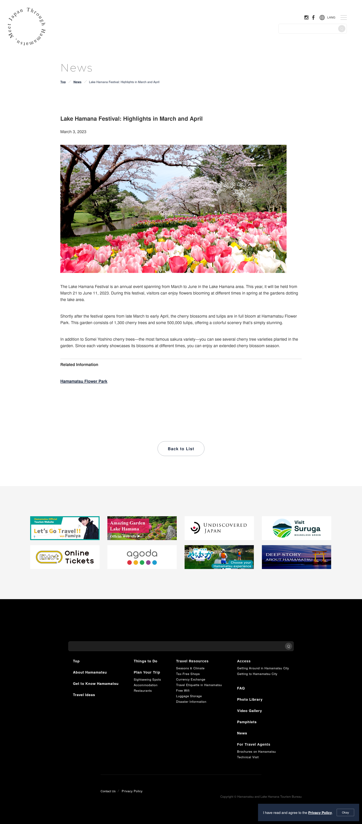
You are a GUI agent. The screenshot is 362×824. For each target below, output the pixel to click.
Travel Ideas (84, 694)
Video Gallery (249, 710)
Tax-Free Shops (188, 673)
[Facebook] (313, 17)
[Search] (341, 28)
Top (63, 82)
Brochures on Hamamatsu (256, 751)
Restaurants (143, 690)
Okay (345, 812)
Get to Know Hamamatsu (96, 683)
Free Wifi (183, 690)
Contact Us (108, 791)
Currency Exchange (190, 679)
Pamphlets (247, 721)
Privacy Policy (320, 812)
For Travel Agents (253, 744)
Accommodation (146, 685)
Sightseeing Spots (147, 679)
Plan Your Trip (147, 672)
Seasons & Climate (190, 668)
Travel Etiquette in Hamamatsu (199, 685)
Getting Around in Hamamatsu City (263, 668)
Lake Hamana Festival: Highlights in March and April (124, 82)
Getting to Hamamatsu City (257, 673)
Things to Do (146, 660)
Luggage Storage (189, 696)
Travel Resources (192, 661)
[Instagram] (306, 17)
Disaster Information (191, 701)
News (77, 82)
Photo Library (250, 699)
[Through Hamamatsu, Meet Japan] (27, 27)
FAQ (241, 688)
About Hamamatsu (90, 672)
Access (244, 661)
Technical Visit (248, 757)
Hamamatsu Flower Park (83, 381)
